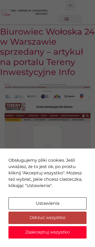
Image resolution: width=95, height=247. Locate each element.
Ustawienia (47, 203)
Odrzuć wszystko (47, 217)
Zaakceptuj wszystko (47, 232)
